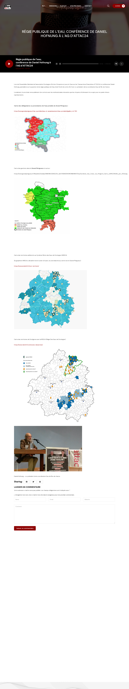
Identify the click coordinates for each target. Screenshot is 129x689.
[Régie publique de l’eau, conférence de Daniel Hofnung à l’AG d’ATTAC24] (40, 482)
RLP (43, 6)
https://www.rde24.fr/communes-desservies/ (28, 345)
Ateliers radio (75, 6)
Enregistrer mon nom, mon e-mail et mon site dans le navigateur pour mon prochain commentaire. (45, 495)
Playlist (63, 6)
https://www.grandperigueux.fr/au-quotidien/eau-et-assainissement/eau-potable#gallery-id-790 (45, 111)
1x (121, 64)
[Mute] (116, 64)
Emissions (53, 6)
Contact (88, 6)
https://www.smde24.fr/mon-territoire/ (26, 266)
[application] (92, 64)
